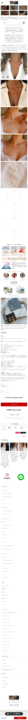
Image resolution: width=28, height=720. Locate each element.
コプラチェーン (6, 644)
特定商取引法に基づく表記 (8, 669)
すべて (4, 427)
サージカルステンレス (7, 496)
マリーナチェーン (6, 647)
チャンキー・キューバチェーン (9, 631)
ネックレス (4, 490)
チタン (4, 499)
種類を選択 (20, 718)
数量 (1, 390)
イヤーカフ (4, 553)
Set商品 (3, 588)
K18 (3, 502)
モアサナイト (5, 595)
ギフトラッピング (6, 609)
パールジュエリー (6, 568)
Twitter (4, 680)
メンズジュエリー (6, 585)
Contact (4, 663)
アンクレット (5, 557)
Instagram (5, 683)
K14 (3, 538)
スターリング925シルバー (8, 493)
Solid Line (4, 598)
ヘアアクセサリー (6, 518)
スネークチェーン (6, 615)
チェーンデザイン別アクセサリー (9, 612)
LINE (4, 687)
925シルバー (5, 528)
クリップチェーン (6, 628)
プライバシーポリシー (7, 666)
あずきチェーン (6, 641)
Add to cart (14, 404)
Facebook (5, 677)
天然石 (3, 582)
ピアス (3, 522)
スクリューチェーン (7, 622)
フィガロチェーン (6, 635)
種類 (1, 384)
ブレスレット (5, 507)
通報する (24, 436)
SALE (3, 592)
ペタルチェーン (6, 619)
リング (3, 542)
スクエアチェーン (6, 651)
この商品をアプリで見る (14, 414)
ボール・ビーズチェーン (7, 638)
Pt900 (4, 534)
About (4, 660)
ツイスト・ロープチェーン (8, 625)
